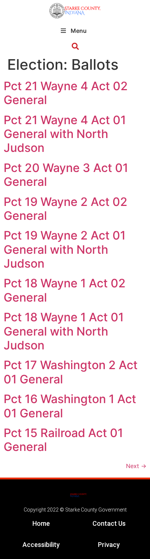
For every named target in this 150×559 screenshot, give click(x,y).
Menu (79, 30)
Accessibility (41, 544)
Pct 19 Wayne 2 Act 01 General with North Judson (65, 249)
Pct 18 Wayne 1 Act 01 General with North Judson (64, 331)
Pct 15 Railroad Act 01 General (63, 440)
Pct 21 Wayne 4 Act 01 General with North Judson (65, 134)
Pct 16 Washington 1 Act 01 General (70, 406)
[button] (75, 46)
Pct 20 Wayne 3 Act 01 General (66, 175)
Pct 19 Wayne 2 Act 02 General (65, 209)
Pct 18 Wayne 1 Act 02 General (65, 290)
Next (136, 466)
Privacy (109, 544)
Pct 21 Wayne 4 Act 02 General (66, 93)
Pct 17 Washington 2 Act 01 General (71, 372)
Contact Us (109, 523)
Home (41, 523)
